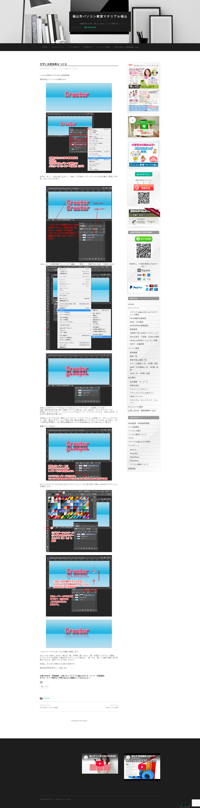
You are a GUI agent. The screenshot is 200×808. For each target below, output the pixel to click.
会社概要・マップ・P (139, 382)
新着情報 (47, 698)
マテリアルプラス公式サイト (142, 393)
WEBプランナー (136, 396)
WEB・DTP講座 (136, 322)
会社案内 (87, 47)
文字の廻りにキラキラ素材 (49, 706)
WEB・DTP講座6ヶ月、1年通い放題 (144, 368)
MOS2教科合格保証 (138, 318)
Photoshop (134, 460)
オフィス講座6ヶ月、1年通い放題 (144, 363)
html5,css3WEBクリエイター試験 (143, 340)
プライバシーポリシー (139, 389)
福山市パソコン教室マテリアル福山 (100, 16)
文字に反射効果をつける (53, 64)
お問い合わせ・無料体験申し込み (126, 47)
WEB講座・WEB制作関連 (138, 423)
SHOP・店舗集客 (137, 344)
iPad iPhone (134, 457)
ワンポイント (133, 445)
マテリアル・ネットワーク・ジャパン (144, 401)
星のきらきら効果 (112, 706)
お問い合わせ (184, 805)
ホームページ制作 (103, 47)
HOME (44, 47)
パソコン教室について (137, 434)
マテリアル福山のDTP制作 (139, 441)
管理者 (54, 68)
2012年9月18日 (45, 68)
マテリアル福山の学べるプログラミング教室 (144, 313)
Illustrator (134, 453)
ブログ (131, 438)
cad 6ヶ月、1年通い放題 (140, 373)
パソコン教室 (73, 47)
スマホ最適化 (133, 427)
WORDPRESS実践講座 (139, 325)
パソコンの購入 (134, 430)
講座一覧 (133, 356)
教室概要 (133, 352)
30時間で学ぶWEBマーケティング (144, 333)
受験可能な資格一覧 (138, 360)
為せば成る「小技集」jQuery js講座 (144, 336)
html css (133, 449)
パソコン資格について (139, 464)
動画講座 (133, 329)
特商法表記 (134, 385)
